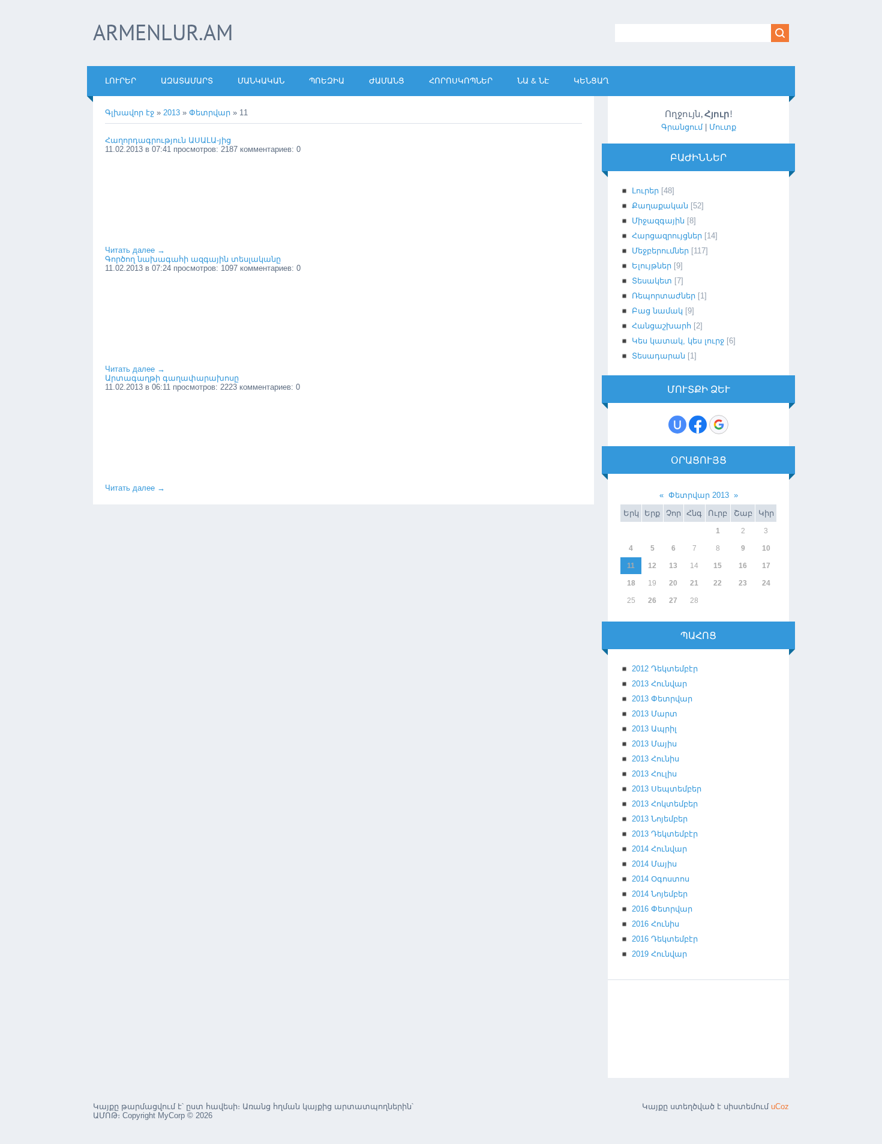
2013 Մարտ (654, 713)
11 (631, 565)
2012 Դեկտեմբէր (665, 668)
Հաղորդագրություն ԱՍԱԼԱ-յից (168, 140)
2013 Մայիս (654, 743)
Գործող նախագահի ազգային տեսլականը (193, 259)
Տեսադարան (658, 355)
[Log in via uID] (677, 425)
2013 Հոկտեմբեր (665, 803)
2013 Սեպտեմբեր (666, 788)
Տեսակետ (652, 280)
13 (673, 565)
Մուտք (722, 127)
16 (743, 565)
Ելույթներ (651, 265)
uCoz (780, 1106)
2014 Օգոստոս (660, 878)
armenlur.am (163, 32)
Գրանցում (682, 127)
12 (652, 565)
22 (717, 583)
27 (673, 600)
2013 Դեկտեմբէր (665, 833)
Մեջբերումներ (660, 250)
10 (766, 548)
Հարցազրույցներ (667, 235)
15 (717, 565)
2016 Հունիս (655, 923)
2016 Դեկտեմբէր (665, 938)
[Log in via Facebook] (698, 425)
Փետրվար (209, 112)
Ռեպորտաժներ (663, 295)
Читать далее (135, 250)
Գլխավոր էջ (129, 112)
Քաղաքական (660, 205)
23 (743, 583)
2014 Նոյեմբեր (660, 893)
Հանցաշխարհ (661, 325)
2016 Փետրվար (662, 908)
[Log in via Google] (718, 424)
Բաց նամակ (657, 310)
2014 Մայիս (654, 863)
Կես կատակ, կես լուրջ (678, 340)
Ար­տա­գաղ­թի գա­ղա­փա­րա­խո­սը (172, 378)
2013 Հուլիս (654, 773)
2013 (171, 112)
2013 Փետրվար (662, 698)
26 (652, 600)
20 (673, 583)
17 (766, 565)
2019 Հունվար (659, 953)
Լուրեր (645, 190)
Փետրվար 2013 (698, 495)
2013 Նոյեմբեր (660, 818)
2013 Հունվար (659, 683)
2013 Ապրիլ (654, 728)
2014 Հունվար (659, 848)
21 (694, 583)
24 (766, 583)
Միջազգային (658, 220)
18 (631, 583)
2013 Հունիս (655, 758)
